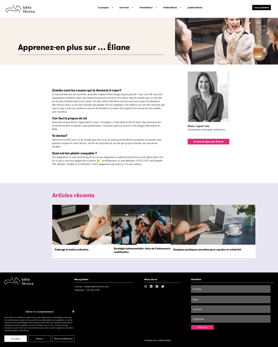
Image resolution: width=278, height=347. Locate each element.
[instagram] (145, 286)
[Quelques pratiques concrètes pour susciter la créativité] (213, 225)
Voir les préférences (63, 338)
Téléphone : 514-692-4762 (87, 290)
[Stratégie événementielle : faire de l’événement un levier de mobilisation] (154, 224)
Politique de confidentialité (157, 340)
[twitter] (162, 286)
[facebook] (157, 286)
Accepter (15, 338)
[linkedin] (151, 286)
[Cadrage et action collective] (94, 225)
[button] (73, 311)
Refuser (39, 338)
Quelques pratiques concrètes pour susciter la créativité (207, 249)
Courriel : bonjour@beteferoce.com (91, 286)
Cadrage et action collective (71, 249)
